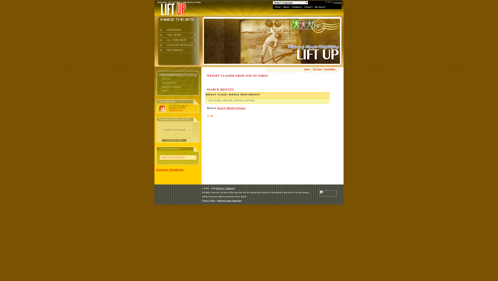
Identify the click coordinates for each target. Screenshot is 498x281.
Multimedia (171, 50)
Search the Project (173, 157)
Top (211, 116)
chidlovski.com (176, 110)
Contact (307, 7)
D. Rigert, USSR (174, 140)
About (286, 7)
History (166, 79)
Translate (337, 3)
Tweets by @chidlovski (170, 169)
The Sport (170, 35)
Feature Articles (176, 45)
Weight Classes (171, 87)
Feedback (296, 7)
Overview (170, 30)
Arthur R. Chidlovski (225, 188)
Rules (165, 91)
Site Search (319, 7)
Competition (169, 83)
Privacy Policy (209, 200)
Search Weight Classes (231, 108)
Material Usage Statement (229, 200)
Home (277, 7)
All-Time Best (173, 40)
